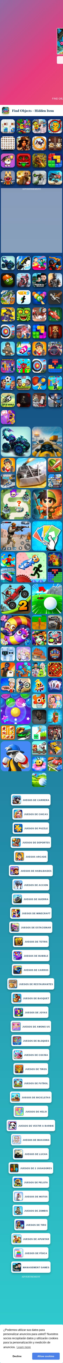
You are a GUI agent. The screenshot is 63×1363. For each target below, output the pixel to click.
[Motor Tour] (24, 286)
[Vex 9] (24, 303)
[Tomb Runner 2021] (24, 166)
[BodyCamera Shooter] (8, 354)
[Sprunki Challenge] (24, 371)
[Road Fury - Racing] (55, 183)
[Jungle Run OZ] (24, 320)
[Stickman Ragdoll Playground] (55, 303)
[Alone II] (24, 406)
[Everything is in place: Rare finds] (24, 149)
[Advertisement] (31, 1310)
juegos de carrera (36, 800)
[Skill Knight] (55, 320)
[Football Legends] (24, 388)
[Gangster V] (24, 183)
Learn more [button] (24, 1347)
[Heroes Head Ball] (8, 388)
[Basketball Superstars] (8, 423)
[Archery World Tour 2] (8, 337)
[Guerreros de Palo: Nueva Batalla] (55, 268)
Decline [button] (17, 1356)
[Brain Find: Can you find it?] (8, 166)
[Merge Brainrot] (8, 303)
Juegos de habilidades (36, 871)
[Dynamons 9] (8, 320)
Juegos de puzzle (36, 828)
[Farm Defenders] (39, 166)
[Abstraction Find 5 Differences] (24, 132)
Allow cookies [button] (45, 1356)
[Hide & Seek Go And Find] (39, 132)
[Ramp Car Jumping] (24, 268)
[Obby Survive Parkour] (39, 268)
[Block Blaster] (55, 166)
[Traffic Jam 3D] (55, 354)
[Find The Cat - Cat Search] (55, 132)
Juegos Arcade (36, 857)
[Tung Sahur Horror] (55, 337)
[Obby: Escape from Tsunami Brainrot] (55, 388)
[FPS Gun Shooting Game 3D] (39, 286)
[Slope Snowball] (39, 320)
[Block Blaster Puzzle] (39, 337)
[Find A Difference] (8, 132)
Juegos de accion (36, 885)
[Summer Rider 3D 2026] (24, 354)
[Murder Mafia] (39, 406)
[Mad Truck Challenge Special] (8, 268)
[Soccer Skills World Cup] (8, 406)
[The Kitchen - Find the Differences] (55, 149)
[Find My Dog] (8, 149)
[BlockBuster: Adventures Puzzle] (55, 371)
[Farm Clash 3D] (24, 337)
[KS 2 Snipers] (39, 183)
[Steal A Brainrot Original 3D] (8, 371)
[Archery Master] (39, 371)
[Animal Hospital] (8, 183)
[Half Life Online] (55, 286)
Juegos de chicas (36, 814)
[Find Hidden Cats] (39, 149)
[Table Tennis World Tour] (39, 388)
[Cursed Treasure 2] (39, 354)
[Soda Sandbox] (55, 406)
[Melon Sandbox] (8, 286)
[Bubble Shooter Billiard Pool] (39, 303)
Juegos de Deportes (36, 842)
